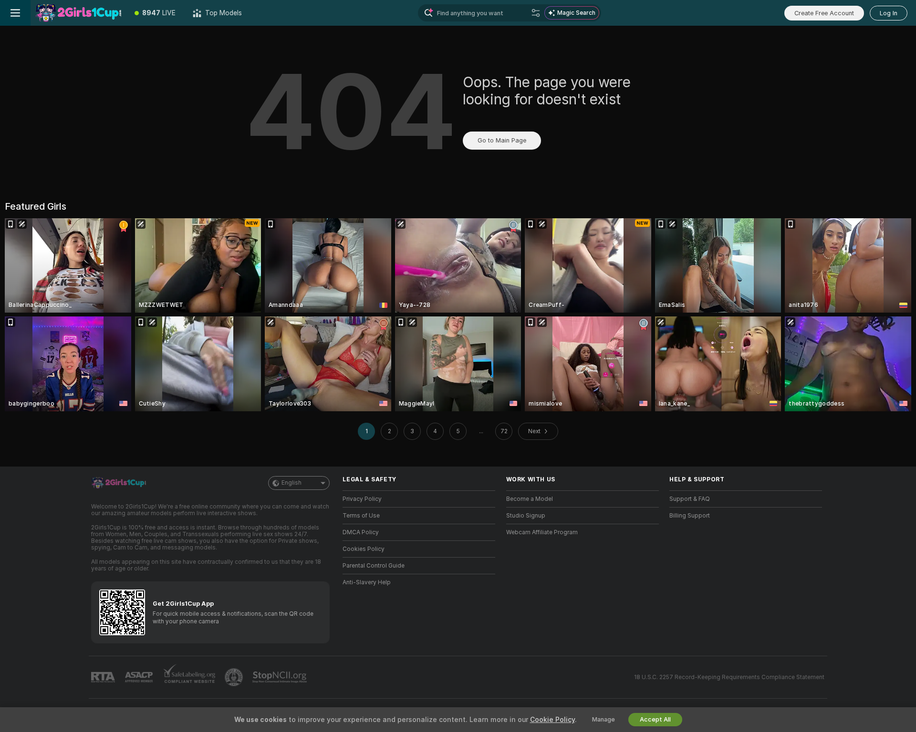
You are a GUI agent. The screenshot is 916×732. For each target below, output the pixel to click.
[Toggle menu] (15, 13)
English (291, 482)
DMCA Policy (361, 532)
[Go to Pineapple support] (235, 677)
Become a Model (529, 499)
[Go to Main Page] (78, 13)
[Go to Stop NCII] (280, 677)
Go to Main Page (502, 140)
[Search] (535, 13)
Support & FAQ (689, 499)
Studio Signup (525, 515)
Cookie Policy (552, 719)
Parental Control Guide (374, 565)
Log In (888, 13)
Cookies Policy (364, 549)
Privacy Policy (362, 499)
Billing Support (689, 515)
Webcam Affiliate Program (542, 532)
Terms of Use (361, 515)
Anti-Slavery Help (367, 582)
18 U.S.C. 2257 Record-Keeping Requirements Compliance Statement (729, 677)
